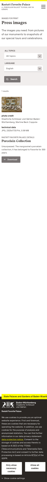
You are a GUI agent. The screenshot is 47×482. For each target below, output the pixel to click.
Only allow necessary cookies (11, 468)
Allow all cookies (34, 467)
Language (10, 63)
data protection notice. (13, 439)
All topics (10, 51)
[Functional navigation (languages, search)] (43, 7)
